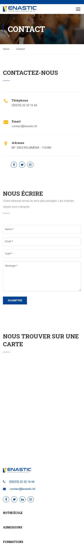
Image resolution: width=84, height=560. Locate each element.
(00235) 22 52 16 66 (22, 481)
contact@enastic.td (24, 126)
